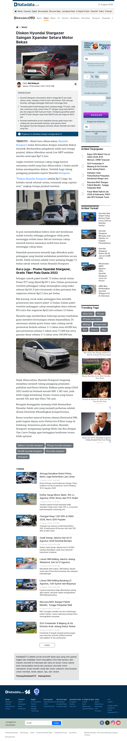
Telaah (84, 702)
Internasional (10, 706)
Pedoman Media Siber (44, 733)
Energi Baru (61, 702)
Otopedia (106, 18)
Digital (34, 11)
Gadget (33, 709)
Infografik (72, 702)
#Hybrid (94, 330)
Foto (96, 709)
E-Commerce (36, 702)
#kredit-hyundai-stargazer (30, 451)
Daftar (56, 723)
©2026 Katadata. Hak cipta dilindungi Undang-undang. (101, 734)
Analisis (72, 704)
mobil (24, 27)
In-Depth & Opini (82, 11)
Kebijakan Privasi (61, 733)
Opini (84, 704)
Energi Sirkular (62, 704)
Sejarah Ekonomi (50, 702)
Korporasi (21, 709)
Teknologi (34, 711)
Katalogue (98, 706)
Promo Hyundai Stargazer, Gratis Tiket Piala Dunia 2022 (43, 271)
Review (65, 18)
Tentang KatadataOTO (26, 676)
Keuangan (22, 704)
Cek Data (72, 706)
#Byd (104, 330)
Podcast (108, 11)
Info (109, 699)
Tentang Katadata (11, 733)
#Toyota (100, 314)
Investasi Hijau (62, 706)
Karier (32, 733)
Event (110, 710)
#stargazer (23, 457)
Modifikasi (74, 18)
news (19, 474)
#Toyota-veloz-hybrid (92, 319)
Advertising (24, 733)
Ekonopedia (43, 11)
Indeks (47, 645)
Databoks (111, 708)
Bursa (20, 706)
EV (59, 18)
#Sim (85, 330)
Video (101, 11)
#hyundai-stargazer (55, 451)
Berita (20, 11)
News (39, 18)
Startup (33, 706)
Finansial (27, 11)
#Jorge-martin (100, 324)
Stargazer (64, 173)
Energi (7, 709)
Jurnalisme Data (68, 11)
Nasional (8, 702)
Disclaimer (73, 733)
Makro (20, 702)
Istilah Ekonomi (49, 706)
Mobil (46, 18)
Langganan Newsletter (10, 723)
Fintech (33, 704)
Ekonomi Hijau (55, 11)
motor (20, 495)
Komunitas (85, 18)
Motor (53, 18)
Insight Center (113, 705)
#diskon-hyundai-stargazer (30, 445)
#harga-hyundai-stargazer (59, 445)
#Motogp (86, 324)
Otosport (96, 18)
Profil (46, 704)
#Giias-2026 (88, 314)
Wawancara (86, 706)
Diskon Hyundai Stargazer (32, 178)
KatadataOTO (113, 712)
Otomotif (94, 11)
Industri (8, 704)
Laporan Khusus (88, 709)
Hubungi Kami (44, 676)
